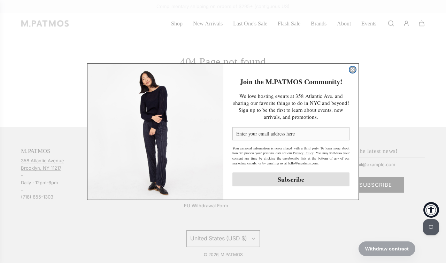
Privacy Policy (303, 152)
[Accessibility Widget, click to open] (431, 210)
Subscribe (291, 179)
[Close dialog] (352, 69)
